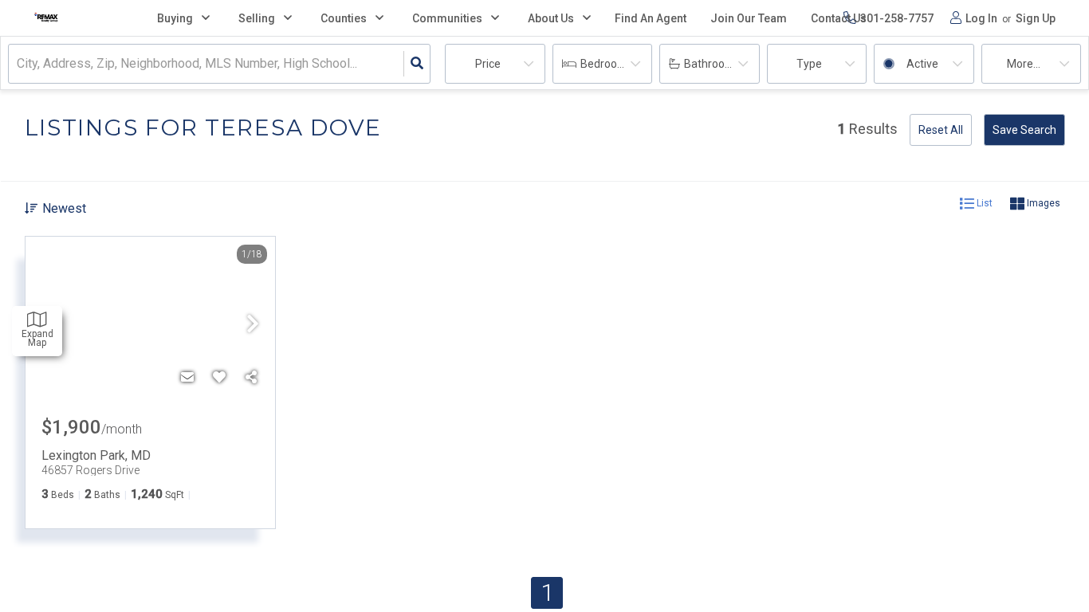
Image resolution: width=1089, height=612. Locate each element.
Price (488, 63)
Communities (447, 18)
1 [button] (547, 592)
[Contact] (187, 378)
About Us (551, 18)
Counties (343, 18)
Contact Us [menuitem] (839, 18)
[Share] (251, 378)
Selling (256, 18)
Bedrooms (606, 63)
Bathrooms (712, 63)
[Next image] (252, 325)
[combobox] (18, 64)
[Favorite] (219, 378)
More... (1023, 63)
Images (1042, 203)
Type (809, 63)
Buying (175, 18)
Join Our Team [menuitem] (748, 18)
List (983, 203)
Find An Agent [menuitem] (650, 18)
